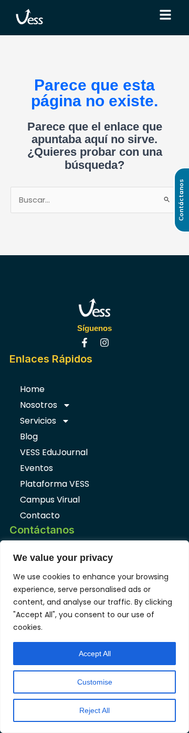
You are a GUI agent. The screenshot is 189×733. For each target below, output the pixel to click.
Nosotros (38, 405)
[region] (94, 636)
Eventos (36, 468)
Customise (94, 682)
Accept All (95, 653)
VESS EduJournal (54, 452)
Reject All (94, 710)
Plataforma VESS (54, 484)
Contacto (40, 515)
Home (32, 389)
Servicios (38, 421)
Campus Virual (50, 500)
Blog (29, 436)
